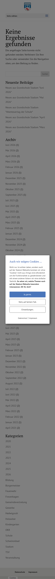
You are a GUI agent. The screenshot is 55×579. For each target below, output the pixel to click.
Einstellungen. (27, 309)
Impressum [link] (33, 318)
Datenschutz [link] (22, 318)
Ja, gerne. (27, 294)
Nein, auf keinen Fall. (27, 302)
